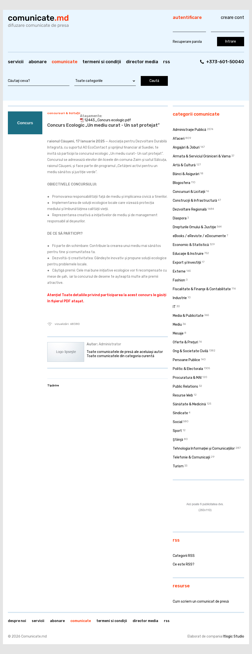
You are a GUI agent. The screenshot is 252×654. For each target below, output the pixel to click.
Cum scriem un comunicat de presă (201, 601)
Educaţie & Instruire (188, 254)
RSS (166, 61)
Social (177, 422)
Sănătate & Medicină (189, 404)
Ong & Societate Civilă (190, 351)
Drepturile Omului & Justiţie (194, 227)
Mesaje (178, 333)
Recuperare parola (187, 42)
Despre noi (17, 621)
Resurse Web (183, 395)
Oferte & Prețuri (185, 342)
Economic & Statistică (191, 245)
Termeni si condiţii (101, 61)
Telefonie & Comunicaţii (191, 457)
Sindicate (180, 413)
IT (174, 307)
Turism (178, 466)
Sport (177, 431)
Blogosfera (181, 183)
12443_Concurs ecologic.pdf (107, 120)
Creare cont (232, 17)
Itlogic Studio (233, 636)
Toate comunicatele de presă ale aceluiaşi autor (125, 352)
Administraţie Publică (189, 130)
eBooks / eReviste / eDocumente (199, 236)
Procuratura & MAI (187, 378)
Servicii (16, 61)
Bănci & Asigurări (186, 174)
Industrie (180, 298)
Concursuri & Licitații (63, 113)
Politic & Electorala (188, 369)
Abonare (38, 61)
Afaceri (179, 139)
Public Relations (185, 386)
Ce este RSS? (183, 564)
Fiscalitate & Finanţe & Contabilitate (202, 289)
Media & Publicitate (188, 316)
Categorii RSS (184, 556)
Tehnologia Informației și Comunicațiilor (204, 448)
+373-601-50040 (225, 61)
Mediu (177, 324)
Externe (179, 271)
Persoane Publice (186, 360)
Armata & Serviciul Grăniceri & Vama (202, 156)
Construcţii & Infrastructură (195, 200)
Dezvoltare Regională (190, 209)
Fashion (179, 280)
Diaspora (180, 218)
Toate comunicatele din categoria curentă (120, 356)
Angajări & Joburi (186, 147)
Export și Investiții (187, 262)
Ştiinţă (178, 440)
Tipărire (53, 385)
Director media (142, 61)
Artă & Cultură (184, 165)
